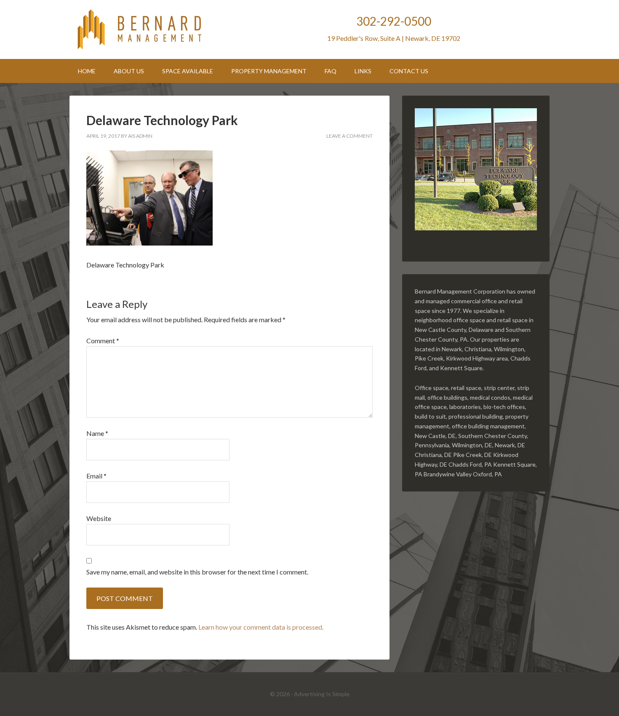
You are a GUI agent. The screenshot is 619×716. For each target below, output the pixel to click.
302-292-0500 (393, 21)
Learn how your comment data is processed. (260, 627)
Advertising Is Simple (322, 693)
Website (98, 518)
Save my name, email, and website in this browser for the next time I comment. (197, 572)
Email (96, 476)
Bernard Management (141, 29)
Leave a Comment (349, 136)
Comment (102, 341)
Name (97, 433)
